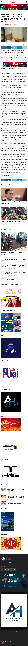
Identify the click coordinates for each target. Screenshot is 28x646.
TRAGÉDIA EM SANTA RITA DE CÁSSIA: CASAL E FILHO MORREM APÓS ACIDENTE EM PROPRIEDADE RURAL (17, 489)
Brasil (3, 199)
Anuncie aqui (3, 639)
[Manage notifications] (3, 643)
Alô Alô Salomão (8, 24)
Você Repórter (10, 639)
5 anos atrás (16, 24)
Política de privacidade (19, 639)
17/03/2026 (12, 224)
